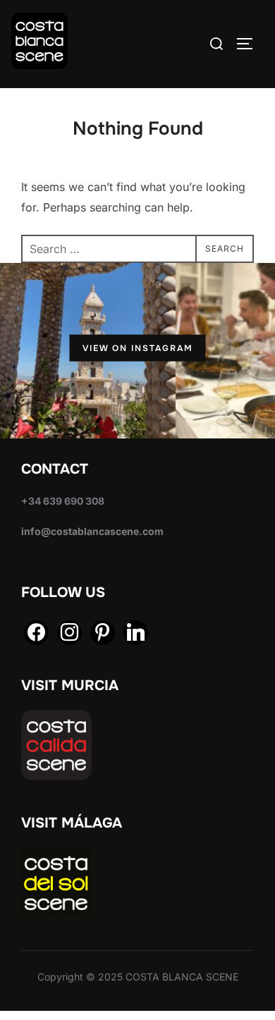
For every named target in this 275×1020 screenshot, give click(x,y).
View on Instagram (137, 348)
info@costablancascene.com (92, 531)
